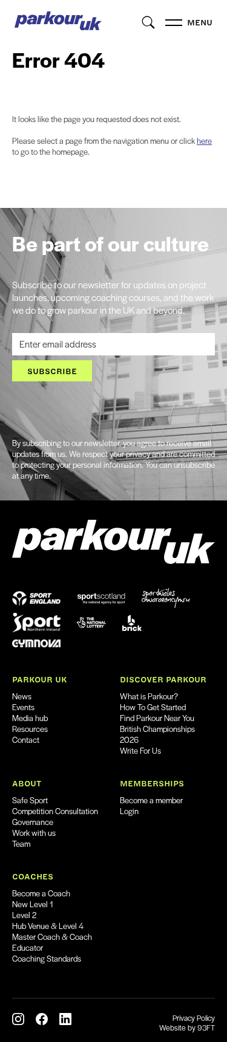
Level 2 (24, 915)
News (21, 696)
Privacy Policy (194, 1017)
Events (23, 707)
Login (129, 811)
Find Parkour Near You (157, 717)
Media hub (30, 717)
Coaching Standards (46, 958)
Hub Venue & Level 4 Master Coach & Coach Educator (52, 936)
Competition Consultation (55, 811)
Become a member (151, 800)
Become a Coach (41, 893)
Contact (25, 739)
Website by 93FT (187, 1027)
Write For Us (140, 750)
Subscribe (52, 371)
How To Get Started (153, 707)
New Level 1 (32, 904)
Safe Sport (30, 800)
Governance (32, 821)
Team (21, 843)
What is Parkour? (149, 696)
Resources (30, 728)
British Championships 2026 (157, 734)
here (204, 140)
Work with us (34, 832)
